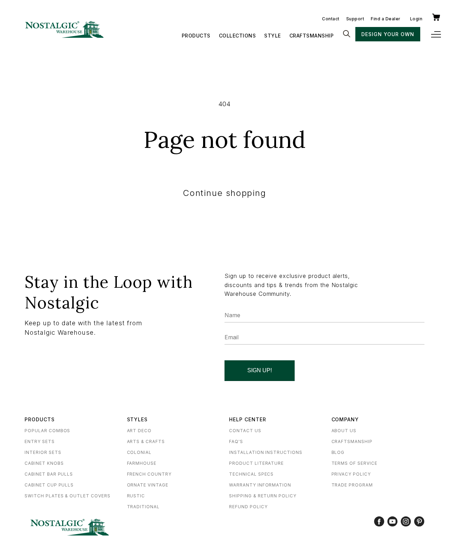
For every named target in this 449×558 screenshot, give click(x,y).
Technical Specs (251, 474)
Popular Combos (47, 430)
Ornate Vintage (147, 485)
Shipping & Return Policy (262, 495)
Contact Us (245, 430)
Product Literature (256, 463)
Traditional (143, 506)
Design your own (387, 34)
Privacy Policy (351, 474)
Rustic (136, 495)
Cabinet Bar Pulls (49, 474)
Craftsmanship (311, 36)
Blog (338, 452)
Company (345, 419)
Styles (137, 419)
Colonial (139, 452)
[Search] (346, 34)
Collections (237, 36)
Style (272, 36)
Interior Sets (43, 452)
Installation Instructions (265, 452)
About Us (344, 430)
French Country (149, 474)
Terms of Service (354, 463)
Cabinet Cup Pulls (49, 485)
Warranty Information (260, 485)
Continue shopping (224, 193)
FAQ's (236, 441)
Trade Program (352, 485)
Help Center (247, 419)
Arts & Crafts (146, 441)
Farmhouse (142, 463)
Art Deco (139, 430)
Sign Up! (259, 370)
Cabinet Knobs (44, 463)
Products (196, 36)
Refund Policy (248, 506)
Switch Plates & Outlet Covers (67, 495)
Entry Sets (40, 441)
